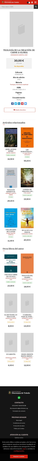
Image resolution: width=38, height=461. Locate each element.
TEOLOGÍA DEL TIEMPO (27, 276)
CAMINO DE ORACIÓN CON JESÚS (27, 190)
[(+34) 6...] (19, 397)
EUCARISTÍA (10, 354)
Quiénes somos (19, 437)
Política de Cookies (19, 428)
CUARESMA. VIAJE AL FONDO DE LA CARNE (27, 316)
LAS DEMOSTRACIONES (27, 150)
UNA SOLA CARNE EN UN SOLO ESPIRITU (11, 275)
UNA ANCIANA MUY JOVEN (11, 230)
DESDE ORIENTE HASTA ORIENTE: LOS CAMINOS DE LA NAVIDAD (27, 355)
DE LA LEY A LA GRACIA (27, 231)
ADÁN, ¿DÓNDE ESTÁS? (10, 150)
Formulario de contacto (19, 411)
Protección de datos (19, 425)
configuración (19, 451)
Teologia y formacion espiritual (19, 84)
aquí (23, 449)
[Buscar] (36, 7)
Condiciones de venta (19, 423)
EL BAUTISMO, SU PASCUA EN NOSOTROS (10, 316)
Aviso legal (19, 420)
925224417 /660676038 (19, 405)
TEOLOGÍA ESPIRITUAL (10, 190)
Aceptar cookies (18, 456)
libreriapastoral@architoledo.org (19, 408)
